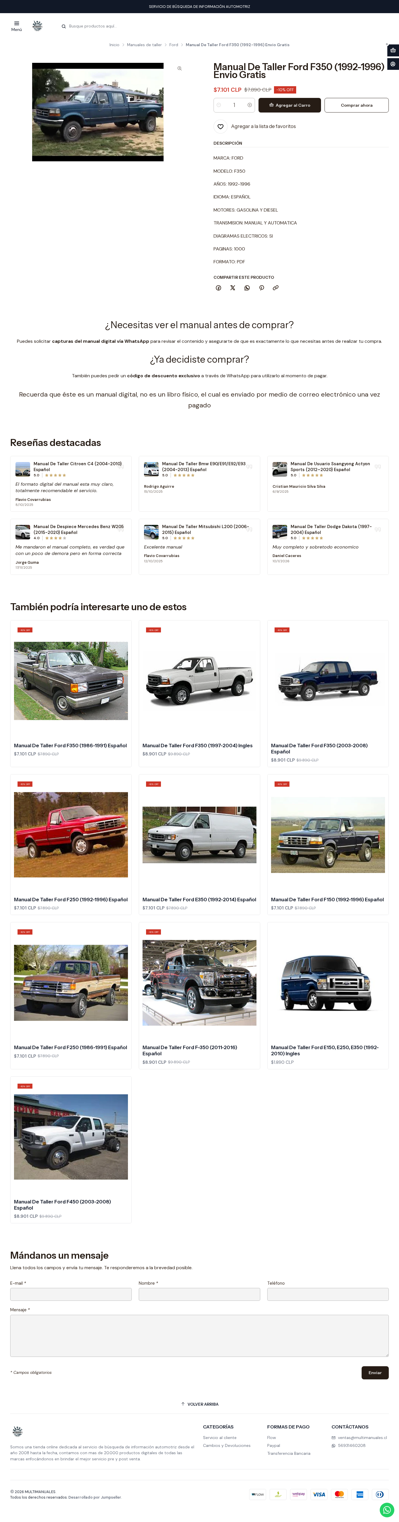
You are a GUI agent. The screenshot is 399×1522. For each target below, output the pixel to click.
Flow (271, 1437)
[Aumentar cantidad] (250, 105)
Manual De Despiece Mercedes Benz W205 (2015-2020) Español (79, 529)
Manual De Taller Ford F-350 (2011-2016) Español (190, 1050)
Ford (173, 45)
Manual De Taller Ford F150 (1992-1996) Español (327, 899)
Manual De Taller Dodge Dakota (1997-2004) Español (331, 529)
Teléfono (276, 1283)
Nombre (148, 1283)
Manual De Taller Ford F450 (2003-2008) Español (62, 1205)
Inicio (114, 45)
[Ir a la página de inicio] (37, 26)
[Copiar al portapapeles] (276, 288)
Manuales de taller (144, 45)
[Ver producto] (22, 469)
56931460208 (352, 1445)
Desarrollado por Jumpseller (94, 1497)
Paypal (273, 1445)
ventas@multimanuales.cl (362, 1437)
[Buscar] (64, 26)
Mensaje (20, 1310)
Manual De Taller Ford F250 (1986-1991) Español (70, 1047)
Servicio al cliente (220, 1437)
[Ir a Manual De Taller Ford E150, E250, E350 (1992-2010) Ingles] (328, 983)
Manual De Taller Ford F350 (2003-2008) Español (319, 749)
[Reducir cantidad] (219, 105)
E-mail (18, 1283)
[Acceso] (393, 64)
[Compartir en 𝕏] (233, 288)
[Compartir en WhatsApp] (247, 288)
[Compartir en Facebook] (218, 288)
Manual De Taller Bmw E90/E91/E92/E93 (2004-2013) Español (204, 466)
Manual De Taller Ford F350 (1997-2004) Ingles (198, 745)
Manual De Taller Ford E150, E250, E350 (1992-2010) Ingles (325, 1050)
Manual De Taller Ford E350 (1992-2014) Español (199, 899)
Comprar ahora (357, 105)
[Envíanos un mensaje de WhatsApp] (387, 1510)
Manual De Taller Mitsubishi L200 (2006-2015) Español (205, 529)
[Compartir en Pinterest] (261, 288)
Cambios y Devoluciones (227, 1445)
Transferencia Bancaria (288, 1453)
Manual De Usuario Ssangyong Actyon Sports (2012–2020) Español (330, 466)
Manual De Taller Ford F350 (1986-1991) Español (70, 745)
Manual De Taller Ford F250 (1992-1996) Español (71, 899)
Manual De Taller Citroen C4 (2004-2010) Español (78, 466)
